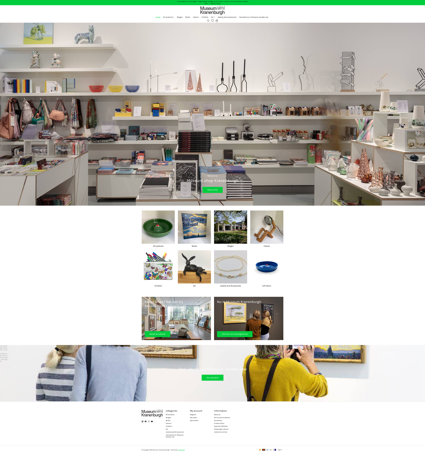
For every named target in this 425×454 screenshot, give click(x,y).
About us (217, 415)
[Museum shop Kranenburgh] (212, 10)
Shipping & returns (221, 429)
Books (187, 17)
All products (158, 246)
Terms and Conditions (222, 418)
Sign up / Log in (215, 3)
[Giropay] (274, 450)
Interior (196, 17)
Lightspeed (181, 450)
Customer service (220, 432)
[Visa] (267, 450)
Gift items (266, 286)
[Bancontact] (271, 450)
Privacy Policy (219, 423)
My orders (193, 418)
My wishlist (194, 420)
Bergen (180, 17)
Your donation (213, 378)
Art (194, 286)
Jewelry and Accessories (227, 17)
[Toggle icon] (208, 21)
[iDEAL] (260, 450)
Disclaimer (218, 420)
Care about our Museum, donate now (253, 17)
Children (205, 17)
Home (158, 17)
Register (193, 415)
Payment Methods (221, 426)
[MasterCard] (263, 450)
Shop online (212, 190)
